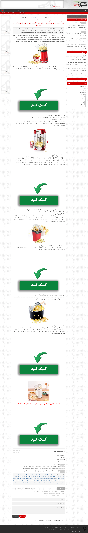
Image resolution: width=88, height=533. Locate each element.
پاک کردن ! (15, 516)
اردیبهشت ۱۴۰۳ (80, 104)
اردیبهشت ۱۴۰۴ (81, 98)
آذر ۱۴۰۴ (82, 90)
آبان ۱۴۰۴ (82, 92)
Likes (58, 456)
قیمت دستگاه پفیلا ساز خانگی (53, 482)
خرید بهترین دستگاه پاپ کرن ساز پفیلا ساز (49, 476)
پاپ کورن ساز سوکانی (21, 475)
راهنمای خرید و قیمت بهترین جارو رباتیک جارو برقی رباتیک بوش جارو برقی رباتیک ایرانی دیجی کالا (40, 468)
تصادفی (68, 20)
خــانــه (84, 16)
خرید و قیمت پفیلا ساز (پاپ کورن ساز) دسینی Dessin (43, 478)
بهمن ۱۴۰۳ (81, 102)
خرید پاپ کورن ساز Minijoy (34, 476)
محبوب (73, 20)
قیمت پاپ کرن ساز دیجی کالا (41, 480)
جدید (76, 20)
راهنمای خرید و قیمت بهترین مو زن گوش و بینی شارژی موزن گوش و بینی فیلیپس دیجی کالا (41, 466)
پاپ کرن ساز (28, 475)
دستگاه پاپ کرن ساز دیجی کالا (26, 478)
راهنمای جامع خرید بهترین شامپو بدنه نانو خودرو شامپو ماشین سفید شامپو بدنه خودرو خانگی (41, 470)
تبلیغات (79, 16)
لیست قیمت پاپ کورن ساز (28, 482)
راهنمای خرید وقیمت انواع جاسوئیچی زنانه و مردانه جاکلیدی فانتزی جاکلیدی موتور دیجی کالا (41, 472)
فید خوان (66, 531)
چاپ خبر (22, 17)
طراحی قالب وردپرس (77, 531)
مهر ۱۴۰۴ (82, 94)
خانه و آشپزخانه (50, 21)
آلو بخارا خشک (56, 465)
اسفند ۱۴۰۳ (81, 100)
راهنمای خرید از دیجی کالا (59, 21)
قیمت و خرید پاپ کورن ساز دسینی (40, 482)
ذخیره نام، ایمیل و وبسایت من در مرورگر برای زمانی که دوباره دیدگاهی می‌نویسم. (50, 520)
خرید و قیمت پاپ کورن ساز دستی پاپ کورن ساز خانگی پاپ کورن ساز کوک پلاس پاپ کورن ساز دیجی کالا (39, 24)
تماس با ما (74, 16)
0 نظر (28, 17)
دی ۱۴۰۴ (82, 88)
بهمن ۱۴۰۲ (82, 106)
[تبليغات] (5, 34)
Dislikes (62, 456)
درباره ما (69, 16)
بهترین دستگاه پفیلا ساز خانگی (50, 475)
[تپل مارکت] (80, 4)
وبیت (70, 531)
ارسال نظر (22, 516)
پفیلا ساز (59, 476)
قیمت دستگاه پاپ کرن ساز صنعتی (28, 480)
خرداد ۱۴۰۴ (81, 96)
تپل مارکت (84, 10)
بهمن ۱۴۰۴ (82, 86)
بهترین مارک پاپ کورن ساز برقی (38, 475)
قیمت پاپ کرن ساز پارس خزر (53, 480)
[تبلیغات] (32, 8)
